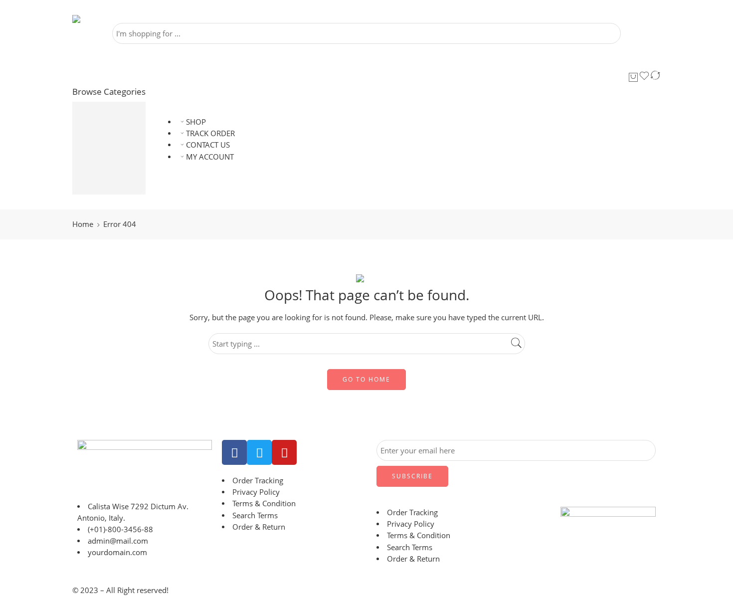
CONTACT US (208, 145)
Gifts (98, 177)
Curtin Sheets (113, 107)
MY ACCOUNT (210, 157)
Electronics (108, 142)
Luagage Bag (112, 119)
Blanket (103, 165)
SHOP (196, 122)
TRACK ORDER (210, 133)
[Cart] (633, 77)
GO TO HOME (366, 379)
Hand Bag (107, 131)
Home (82, 224)
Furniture (106, 154)
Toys (97, 189)
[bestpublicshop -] (102, 19)
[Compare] (655, 77)
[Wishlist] (644, 77)
